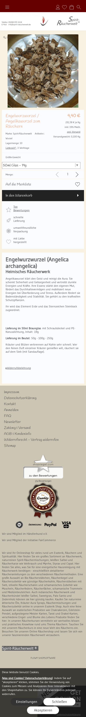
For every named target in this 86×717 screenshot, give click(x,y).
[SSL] (19, 525)
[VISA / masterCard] (66, 525)
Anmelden (57, 7)
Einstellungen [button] (26, 702)
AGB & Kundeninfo (17, 433)
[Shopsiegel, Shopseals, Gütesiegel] (43, 455)
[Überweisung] (34, 525)
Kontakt (10, 404)
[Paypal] (50, 525)
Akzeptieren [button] (43, 710)
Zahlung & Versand (17, 428)
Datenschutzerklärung (20, 398)
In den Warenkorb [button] (19, 195)
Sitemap (10, 445)
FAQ (7, 416)
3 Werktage (17, 147)
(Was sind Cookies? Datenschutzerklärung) (27, 678)
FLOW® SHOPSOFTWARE (43, 657)
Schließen (59, 702)
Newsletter (12, 422)
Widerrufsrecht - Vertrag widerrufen (31, 439)
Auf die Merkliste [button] (18, 184)
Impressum (11, 392)
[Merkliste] (64, 7)
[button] (7, 7)
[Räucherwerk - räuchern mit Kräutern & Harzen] (43, 13)
